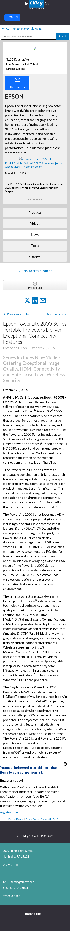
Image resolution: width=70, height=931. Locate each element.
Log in (12, 17)
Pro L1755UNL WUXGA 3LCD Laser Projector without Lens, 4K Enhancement (33, 164)
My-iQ (38, 28)
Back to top (33, 913)
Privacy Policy (32, 819)
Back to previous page (36, 271)
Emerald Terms (15, 819)
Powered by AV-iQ (49, 819)
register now (9, 812)
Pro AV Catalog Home (15, 28)
